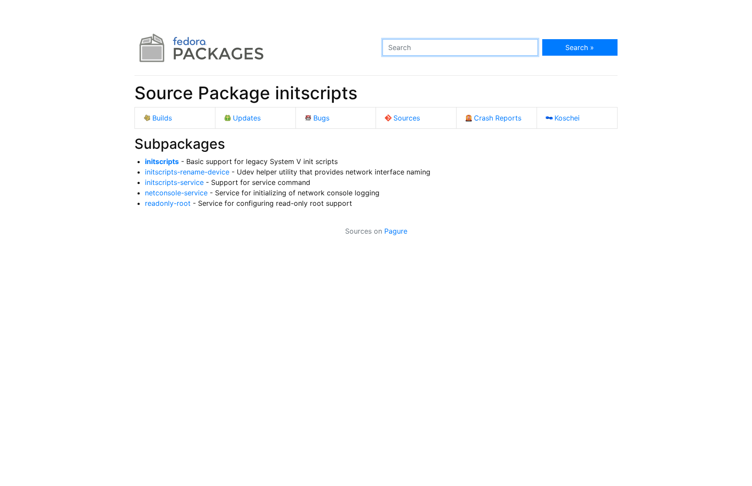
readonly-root (168, 203)
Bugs (321, 118)
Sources (406, 118)
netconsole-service (176, 192)
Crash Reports (497, 118)
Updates (247, 118)
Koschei (567, 118)
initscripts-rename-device (187, 172)
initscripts (162, 161)
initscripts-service (174, 182)
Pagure (395, 231)
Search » (579, 47)
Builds (162, 118)
